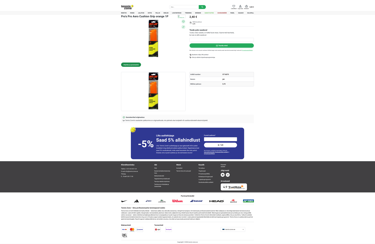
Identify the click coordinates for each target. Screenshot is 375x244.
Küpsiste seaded (223, 165)
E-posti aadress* (210, 135)
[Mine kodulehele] (127, 7)
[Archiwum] (182, 16)
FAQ (155, 168)
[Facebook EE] (223, 175)
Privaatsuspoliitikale (247, 50)
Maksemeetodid (159, 176)
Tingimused (202, 171)
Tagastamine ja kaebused (162, 178)
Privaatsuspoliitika (204, 174)
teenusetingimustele (209, 152)
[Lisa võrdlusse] (183, 27)
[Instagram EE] (228, 175)
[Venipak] (168, 229)
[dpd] (157, 229)
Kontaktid (179, 168)
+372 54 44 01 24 (132, 1)
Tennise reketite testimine (162, 181)
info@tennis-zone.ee (131, 171)
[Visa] (124, 229)
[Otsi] (202, 7)
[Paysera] (140, 229)
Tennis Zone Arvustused (183, 171)
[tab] (131, 65)
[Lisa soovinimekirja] (183, 21)
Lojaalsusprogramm (205, 179)
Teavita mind (223, 45)
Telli (221, 145)
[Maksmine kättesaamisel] (124, 235)
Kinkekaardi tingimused (206, 176)
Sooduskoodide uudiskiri (221, 152)
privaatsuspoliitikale (209, 153)
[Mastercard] (132, 229)
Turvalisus (202, 168)
